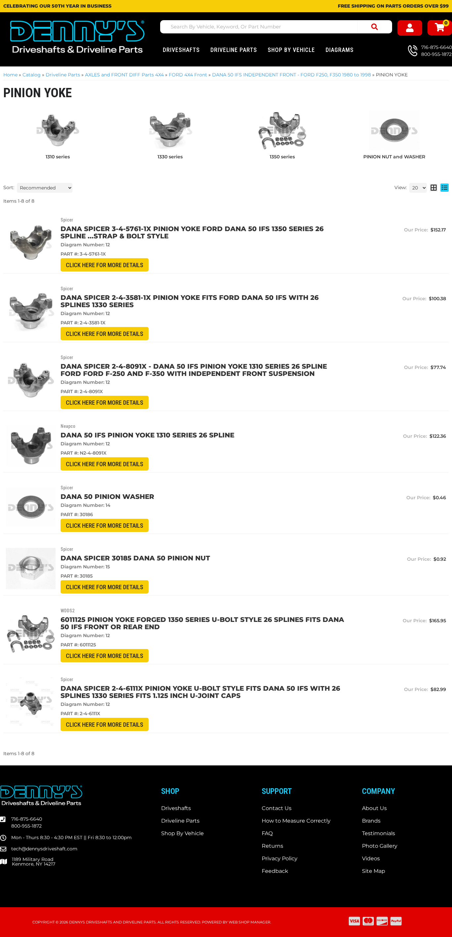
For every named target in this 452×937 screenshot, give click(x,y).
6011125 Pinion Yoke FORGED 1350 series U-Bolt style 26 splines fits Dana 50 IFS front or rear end (202, 623)
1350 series (282, 157)
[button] (276, 26)
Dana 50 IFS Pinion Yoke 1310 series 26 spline (147, 435)
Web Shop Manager (249, 922)
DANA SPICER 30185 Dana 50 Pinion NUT (135, 558)
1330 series (170, 157)
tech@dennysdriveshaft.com (44, 848)
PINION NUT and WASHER (394, 157)
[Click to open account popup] (409, 28)
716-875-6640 (26, 819)
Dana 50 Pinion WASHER (107, 497)
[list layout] (444, 188)
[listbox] (44, 188)
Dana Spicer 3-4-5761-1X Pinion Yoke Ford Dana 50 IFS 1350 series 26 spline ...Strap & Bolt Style (192, 232)
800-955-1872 (26, 826)
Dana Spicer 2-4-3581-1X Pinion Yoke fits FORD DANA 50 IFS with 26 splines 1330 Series (190, 301)
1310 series (58, 157)
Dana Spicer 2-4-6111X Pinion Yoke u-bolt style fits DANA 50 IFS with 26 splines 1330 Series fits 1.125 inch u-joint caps (200, 692)
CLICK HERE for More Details (104, 265)
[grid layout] (433, 188)
